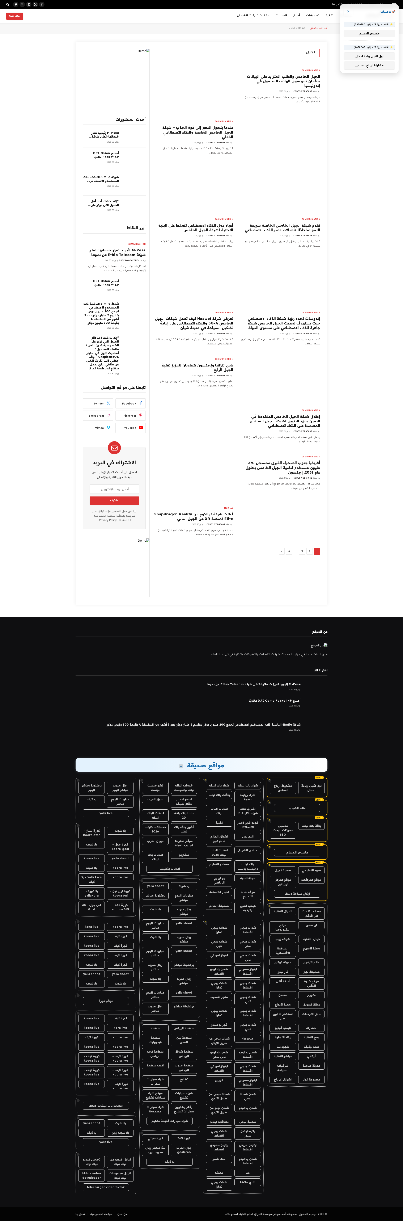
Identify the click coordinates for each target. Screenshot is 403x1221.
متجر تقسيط (219, 997)
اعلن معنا (14, 16)
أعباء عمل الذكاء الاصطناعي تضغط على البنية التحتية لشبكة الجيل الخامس (195, 227)
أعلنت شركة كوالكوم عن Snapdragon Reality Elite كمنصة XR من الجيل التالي (193, 516)
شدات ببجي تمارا (219, 930)
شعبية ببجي (247, 1122)
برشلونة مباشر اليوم (91, 788)
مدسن (282, 995)
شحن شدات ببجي (247, 1096)
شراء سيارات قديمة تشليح (169, 1121)
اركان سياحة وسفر (297, 893)
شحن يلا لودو (248, 1108)
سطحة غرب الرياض (155, 1054)
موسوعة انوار (311, 1079)
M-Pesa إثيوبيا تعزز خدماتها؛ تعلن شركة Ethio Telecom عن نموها (104, 134)
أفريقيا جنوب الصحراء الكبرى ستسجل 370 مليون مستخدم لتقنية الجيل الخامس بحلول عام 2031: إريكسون (283, 467)
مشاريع (184, 855)
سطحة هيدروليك (155, 1040)
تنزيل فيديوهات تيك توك (120, 1175)
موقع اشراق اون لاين (283, 882)
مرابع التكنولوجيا (282, 927)
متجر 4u (248, 1038)
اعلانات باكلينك (170, 868)
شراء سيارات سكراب (155, 1081)
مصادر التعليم (219, 864)
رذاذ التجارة (283, 1037)
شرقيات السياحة (282, 1068)
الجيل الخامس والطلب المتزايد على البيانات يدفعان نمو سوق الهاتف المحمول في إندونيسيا (283, 81)
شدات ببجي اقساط (248, 930)
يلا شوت (183, 886)
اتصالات (281, 15)
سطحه (155, 1028)
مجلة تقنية (247, 878)
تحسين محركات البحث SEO (283, 830)
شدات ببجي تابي (219, 944)
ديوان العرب (155, 841)
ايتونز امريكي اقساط (219, 1068)
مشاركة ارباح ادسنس (283, 788)
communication (311, 71)
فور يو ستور (219, 1025)
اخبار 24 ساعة (219, 892)
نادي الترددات (311, 1014)
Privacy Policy (108, 520)
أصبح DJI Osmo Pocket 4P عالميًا (106, 155)
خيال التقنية (311, 939)
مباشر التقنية (282, 1056)
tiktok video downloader (91, 1175)
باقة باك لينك (311, 826)
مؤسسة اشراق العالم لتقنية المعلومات (249, 1214)
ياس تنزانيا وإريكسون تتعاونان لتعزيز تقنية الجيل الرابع (197, 367)
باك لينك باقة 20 (184, 815)
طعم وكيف (311, 1047)
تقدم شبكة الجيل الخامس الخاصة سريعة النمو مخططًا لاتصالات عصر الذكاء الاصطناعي (282, 227)
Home (301, 28)
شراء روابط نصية (247, 797)
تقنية (330, 15)
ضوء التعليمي (311, 870)
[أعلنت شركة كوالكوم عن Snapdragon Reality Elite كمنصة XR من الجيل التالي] (193, 477)
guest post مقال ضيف (183, 801)
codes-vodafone (302, 92)
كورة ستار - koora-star (91, 833)
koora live (91, 858)
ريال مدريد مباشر (184, 911)
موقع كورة (105, 1001)
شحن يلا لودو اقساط (219, 971)
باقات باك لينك (219, 795)
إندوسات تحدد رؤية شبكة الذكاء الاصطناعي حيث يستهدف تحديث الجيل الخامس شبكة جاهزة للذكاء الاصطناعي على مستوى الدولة (284, 323)
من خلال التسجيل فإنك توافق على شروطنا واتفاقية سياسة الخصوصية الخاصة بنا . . (113, 515)
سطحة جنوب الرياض (184, 1067)
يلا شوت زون (120, 1132)
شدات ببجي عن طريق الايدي (219, 1041)
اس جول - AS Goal (91, 907)
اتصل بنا (337, 4)
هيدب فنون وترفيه (248, 908)
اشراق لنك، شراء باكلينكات (248, 811)
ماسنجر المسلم (297, 852)
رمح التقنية (311, 1037)
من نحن (122, 1214)
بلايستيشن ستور (247, 1133)
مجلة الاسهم (311, 948)
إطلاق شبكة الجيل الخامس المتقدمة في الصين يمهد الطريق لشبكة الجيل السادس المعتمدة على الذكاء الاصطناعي (285, 421)
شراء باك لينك (248, 785)
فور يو (219, 1080)
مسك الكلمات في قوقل (311, 913)
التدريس (248, 836)
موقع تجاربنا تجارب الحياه (184, 843)
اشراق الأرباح (283, 1079)
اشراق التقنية (282, 911)
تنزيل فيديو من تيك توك (120, 1162)
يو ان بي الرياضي (219, 880)
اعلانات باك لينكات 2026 (106, 1106)
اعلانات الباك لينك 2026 (219, 852)
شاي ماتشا (247, 1182)
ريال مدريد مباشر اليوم (120, 788)
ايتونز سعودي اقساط (247, 971)
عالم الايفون (311, 962)
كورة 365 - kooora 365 (120, 907)
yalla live (106, 813)
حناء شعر (219, 1159)
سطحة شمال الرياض (184, 1054)
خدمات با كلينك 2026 (155, 829)
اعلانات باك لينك (155, 857)
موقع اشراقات (311, 880)
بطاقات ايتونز (219, 1122)
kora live (91, 927)
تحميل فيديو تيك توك (91, 1162)
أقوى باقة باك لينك (184, 829)
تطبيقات (312, 15)
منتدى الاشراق (247, 850)
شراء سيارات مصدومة (155, 1109)
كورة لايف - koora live (120, 1058)
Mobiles (228, 508)
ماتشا (219, 1173)
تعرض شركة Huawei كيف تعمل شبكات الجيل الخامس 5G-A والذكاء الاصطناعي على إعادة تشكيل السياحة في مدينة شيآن (194, 323)
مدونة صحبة (311, 1065)
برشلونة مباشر (155, 895)
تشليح (184, 1079)
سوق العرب (155, 799)
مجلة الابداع (283, 1004)
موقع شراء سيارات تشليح (155, 1095)
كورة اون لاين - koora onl (120, 893)
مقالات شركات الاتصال (253, 15)
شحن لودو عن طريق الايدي (219, 1110)
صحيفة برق (283, 870)
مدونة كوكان (282, 962)
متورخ (311, 995)
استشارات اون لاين (283, 1016)
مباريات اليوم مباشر (184, 898)
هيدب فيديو (283, 1028)
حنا (248, 1173)
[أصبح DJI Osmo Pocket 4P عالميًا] (134, 159)
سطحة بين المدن (184, 1040)
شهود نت (282, 1047)
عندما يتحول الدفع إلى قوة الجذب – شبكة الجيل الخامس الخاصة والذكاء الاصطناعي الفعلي (197, 132)
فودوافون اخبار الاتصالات (247, 825)
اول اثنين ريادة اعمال (311, 788)
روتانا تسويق (311, 1004)
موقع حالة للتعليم (248, 894)
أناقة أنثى (283, 981)
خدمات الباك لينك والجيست (184, 788)
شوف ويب (282, 939)
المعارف (311, 1028)
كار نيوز (283, 972)
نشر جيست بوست (155, 788)
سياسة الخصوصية (101, 1214)
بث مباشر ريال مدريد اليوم (155, 1150)
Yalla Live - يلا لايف (91, 879)
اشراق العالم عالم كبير (219, 839)
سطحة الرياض (184, 1028)
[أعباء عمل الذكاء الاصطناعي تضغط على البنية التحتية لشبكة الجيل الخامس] (193, 188)
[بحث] (8, 4)
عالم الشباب (297, 808)
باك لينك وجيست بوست (247, 866)
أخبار (296, 15)
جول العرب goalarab (183, 1150)
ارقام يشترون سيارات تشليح (184, 1109)
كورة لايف (120, 936)
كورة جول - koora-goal (120, 847)
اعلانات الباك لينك (219, 811)
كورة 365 (184, 1138)
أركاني (311, 1056)
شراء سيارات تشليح (184, 1095)
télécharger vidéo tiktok (106, 1187)
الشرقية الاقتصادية (283, 951)
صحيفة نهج (311, 972)
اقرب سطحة (155, 1065)
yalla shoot (155, 886)
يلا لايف (169, 1161)
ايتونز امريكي (219, 955)
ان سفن (311, 925)
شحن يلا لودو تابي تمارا (219, 1054)
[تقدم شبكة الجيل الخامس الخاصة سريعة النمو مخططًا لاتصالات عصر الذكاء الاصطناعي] (280, 188)
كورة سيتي (155, 1138)
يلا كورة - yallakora (92, 893)
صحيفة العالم (219, 906)
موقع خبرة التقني (311, 983)
